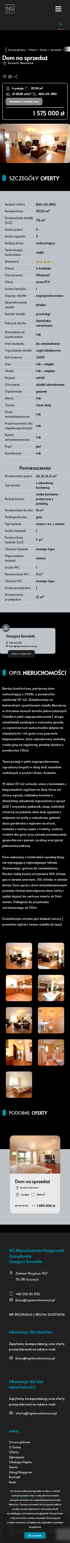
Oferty (14, 1452)
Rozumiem (35, 1535)
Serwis (13, 1467)
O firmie (15, 1447)
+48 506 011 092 (28, 1294)
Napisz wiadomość (21, 653)
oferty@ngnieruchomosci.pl (36, 1413)
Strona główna (19, 1442)
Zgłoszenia (16, 1457)
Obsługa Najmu (20, 1462)
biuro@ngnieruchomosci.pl (23, 646)
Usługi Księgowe (20, 1472)
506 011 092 (15, 642)
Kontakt (15, 1477)
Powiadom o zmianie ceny (24, 101)
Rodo (12, 1482)
